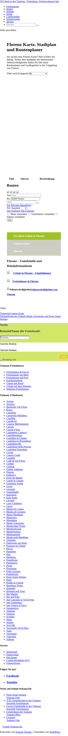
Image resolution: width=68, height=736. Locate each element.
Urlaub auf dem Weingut (18, 386)
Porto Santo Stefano (16, 577)
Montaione (11, 520)
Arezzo (10, 401)
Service (10, 21)
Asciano (10, 404)
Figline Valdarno (14, 469)
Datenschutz (12, 654)
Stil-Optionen (14, 211)
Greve (9, 486)
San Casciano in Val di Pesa (20, 599)
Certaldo (10, 458)
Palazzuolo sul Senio (16, 543)
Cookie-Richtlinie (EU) (18, 660)
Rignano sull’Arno (15, 591)
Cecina (9, 452)
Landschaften (13, 16)
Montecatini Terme (15, 526)
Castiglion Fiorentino (16, 449)
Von (9, 195)
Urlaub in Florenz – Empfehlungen (32, 273)
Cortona (10, 466)
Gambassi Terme (14, 483)
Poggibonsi (12, 560)
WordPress (54, 732)
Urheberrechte (21, 243)
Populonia (11, 568)
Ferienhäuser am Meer (17, 375)
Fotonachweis (13, 663)
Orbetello (11, 540)
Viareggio (11, 636)
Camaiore (11, 412)
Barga (9, 409)
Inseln (9, 14)
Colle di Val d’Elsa (15, 460)
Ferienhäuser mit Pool (17, 377)
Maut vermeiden (19, 214)
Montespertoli (13, 534)
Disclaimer (11, 657)
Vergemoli (11, 633)
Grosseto (10, 489)
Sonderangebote (14, 380)
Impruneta (11, 495)
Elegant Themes (24, 732)
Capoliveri (11, 421)
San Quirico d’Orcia (16, 605)
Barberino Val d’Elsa (16, 407)
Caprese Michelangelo (17, 424)
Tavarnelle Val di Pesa (17, 628)
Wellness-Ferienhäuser (17, 389)
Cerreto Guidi (13, 455)
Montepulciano (13, 529)
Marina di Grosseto (15, 512)
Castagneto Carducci (16, 432)
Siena (9, 619)
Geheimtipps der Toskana (19, 711)
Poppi (9, 565)
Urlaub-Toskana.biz (12, 726)
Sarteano (10, 611)
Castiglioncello (13, 443)
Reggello (10, 588)
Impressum (11, 651)
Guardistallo (12, 492)
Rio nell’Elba (13, 597)
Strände (10, 11)
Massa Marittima (14, 514)
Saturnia (10, 614)
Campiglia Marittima (16, 415)
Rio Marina (12, 594)
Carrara (10, 426)
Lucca (9, 506)
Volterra (10, 639)
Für (9, 208)
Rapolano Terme (14, 585)
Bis (9, 198)
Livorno (10, 500)
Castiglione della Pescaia (18, 446)
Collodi (10, 463)
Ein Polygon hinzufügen (19, 205)
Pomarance (11, 563)
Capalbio (10, 418)
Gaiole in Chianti (14, 480)
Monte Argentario (15, 523)
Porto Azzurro (13, 571)
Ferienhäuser (12, 6)
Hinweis (18, 251)
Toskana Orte (13, 697)
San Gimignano (14, 602)
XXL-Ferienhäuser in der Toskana (23, 700)
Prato (9, 580)
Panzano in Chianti (15, 546)
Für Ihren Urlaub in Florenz (29, 236)
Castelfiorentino (14, 435)
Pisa (8, 554)
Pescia (9, 548)
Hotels (9, 9)
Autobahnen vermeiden (43, 214)
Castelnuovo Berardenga (18, 441)
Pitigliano (11, 557)
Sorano (9, 622)
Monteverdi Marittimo (17, 537)
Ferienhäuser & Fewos (17, 372)
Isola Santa (11, 497)
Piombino (11, 551)
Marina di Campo (15, 509)
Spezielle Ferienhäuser (17, 703)
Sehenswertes (13, 19)
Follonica (11, 475)
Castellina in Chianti (16, 438)
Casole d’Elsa (13, 429)
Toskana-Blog (13, 714)
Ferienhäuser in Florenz (25, 281)
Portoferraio (12, 574)
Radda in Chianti (14, 582)
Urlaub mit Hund (14, 383)
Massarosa (11, 517)
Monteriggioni (13, 531)
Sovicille (10, 625)
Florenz (10, 472)
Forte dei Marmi (14, 477)
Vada (8, 631)
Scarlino (10, 616)
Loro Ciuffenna (14, 503)
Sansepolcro (12, 608)
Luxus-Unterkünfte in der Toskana (23, 706)
